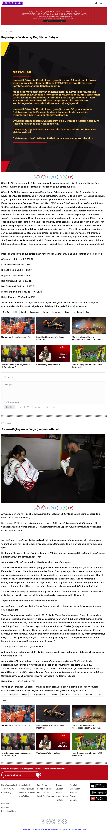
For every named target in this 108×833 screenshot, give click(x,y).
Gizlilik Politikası (44, 830)
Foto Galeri (74, 785)
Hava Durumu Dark (9, 785)
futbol (23, 312)
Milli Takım (77, 694)
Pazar (67, 312)
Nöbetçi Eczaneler (27, 792)
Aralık (15, 312)
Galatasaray (34, 312)
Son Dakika (24, 796)
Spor (87, 312)
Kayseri (45, 312)
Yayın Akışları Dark (27, 789)
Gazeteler (74, 796)
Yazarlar (73, 792)
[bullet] (39, 406)
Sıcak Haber (75, 800)
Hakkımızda (26, 830)
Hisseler (59, 792)
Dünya (24, 694)
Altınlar (59, 785)
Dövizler (59, 789)
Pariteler (59, 800)
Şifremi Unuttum (8, 811)
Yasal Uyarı (82, 830)
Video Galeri (75, 789)
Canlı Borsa (42, 785)
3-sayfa (6, 312)
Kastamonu (54, 694)
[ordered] (35, 406)
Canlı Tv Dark (24, 785)
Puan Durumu (43, 792)
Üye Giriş (5, 803)
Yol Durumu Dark (8, 789)
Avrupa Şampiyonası (10, 694)
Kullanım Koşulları (70, 830)
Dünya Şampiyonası (38, 694)
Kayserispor (56, 312)
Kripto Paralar (62, 796)
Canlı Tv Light (7, 792)
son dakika (78, 312)
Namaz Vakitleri (44, 789)
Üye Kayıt (5, 807)
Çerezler (54, 830)
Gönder (9, 407)
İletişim (34, 830)
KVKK (61, 830)
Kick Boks (66, 694)
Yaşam (5, 700)
